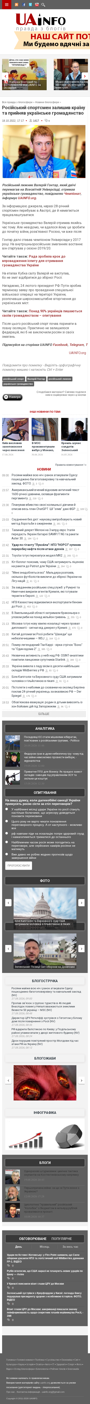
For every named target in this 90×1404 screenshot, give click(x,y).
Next (86, 76)
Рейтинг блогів (58, 1369)
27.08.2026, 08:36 (22, 1024)
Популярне (61, 1239)
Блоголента (42, 1369)
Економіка (67, 1359)
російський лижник (60, 379)
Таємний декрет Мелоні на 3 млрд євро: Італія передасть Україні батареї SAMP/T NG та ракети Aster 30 (45, 534)
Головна (10, 1359)
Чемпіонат (72, 194)
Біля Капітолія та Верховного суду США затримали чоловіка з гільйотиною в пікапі (42, 922)
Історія (30, 1364)
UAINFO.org (27, 198)
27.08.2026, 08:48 (22, 1013)
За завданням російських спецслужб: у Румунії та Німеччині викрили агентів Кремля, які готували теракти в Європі (46, 591)
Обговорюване (32, 1239)
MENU (6, 4)
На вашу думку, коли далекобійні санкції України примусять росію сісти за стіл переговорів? (42, 802)
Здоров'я (61, 1364)
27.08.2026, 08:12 (22, 1047)
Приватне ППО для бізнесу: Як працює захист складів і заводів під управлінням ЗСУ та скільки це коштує (53, 775)
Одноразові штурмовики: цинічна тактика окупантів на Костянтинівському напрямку (51, 1173)
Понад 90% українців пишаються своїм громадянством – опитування (42, 313)
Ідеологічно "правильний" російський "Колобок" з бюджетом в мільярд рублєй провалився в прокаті (50, 1208)
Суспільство (52, 1359)
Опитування (45, 793)
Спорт (71, 1364)
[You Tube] (36, 5)
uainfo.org (45, 1382)
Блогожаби (45, 1058)
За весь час (70, 1246)
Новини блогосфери (47, 102)
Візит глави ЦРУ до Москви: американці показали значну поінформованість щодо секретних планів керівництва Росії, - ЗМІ (45, 1312)
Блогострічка (45, 981)
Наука (21, 1364)
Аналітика (45, 729)
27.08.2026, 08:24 (22, 1036)
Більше (44, 714)
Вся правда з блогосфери (17, 102)
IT (53, 1364)
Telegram (76, 345)
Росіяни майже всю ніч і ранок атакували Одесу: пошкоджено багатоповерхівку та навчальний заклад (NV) (46, 992)
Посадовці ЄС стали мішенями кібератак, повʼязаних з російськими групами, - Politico (52, 738)
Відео (9, 1369)
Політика (39, 1359)
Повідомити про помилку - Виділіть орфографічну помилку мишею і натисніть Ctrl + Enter (41, 367)
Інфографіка (45, 1113)
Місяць (44, 1246)
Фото (45, 881)
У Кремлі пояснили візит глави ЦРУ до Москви (35, 1283)
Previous (4, 76)
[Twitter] (29, 5)
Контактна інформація (28, 1392)
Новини (44, 469)
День (18, 1246)
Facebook (60, 345)
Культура (11, 1364)
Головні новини (25, 1359)
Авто (47, 1364)
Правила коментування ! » (70, 464)
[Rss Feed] (16, 5)
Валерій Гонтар (36, 379)
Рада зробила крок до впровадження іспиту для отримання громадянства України (34, 260)
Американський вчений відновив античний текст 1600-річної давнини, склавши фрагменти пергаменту (45, 494)
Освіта (39, 1364)
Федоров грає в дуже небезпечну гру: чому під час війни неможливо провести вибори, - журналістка (53, 757)
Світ (76, 1359)
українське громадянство (18, 384)
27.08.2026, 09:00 (22, 998)
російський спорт (13, 379)
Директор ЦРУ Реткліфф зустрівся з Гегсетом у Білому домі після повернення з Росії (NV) (47, 1019)
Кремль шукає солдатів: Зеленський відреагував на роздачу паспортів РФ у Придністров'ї (74, 451)
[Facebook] (23, 5)
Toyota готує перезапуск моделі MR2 (37, 555)
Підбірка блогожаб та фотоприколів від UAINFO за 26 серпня (22, 84)
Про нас (10, 1392)
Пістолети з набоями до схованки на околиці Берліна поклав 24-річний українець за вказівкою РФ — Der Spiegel (48, 691)
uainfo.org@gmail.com (53, 1392)
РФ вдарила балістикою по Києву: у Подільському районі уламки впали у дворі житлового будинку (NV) (46, 1031)
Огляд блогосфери (24, 1369)
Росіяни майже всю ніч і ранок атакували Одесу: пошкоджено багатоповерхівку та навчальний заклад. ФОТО (45, 479)
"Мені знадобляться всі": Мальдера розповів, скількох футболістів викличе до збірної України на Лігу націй (47, 577)
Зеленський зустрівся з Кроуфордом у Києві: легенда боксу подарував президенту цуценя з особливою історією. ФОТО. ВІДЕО (44, 1296)
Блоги (45, 1163)
